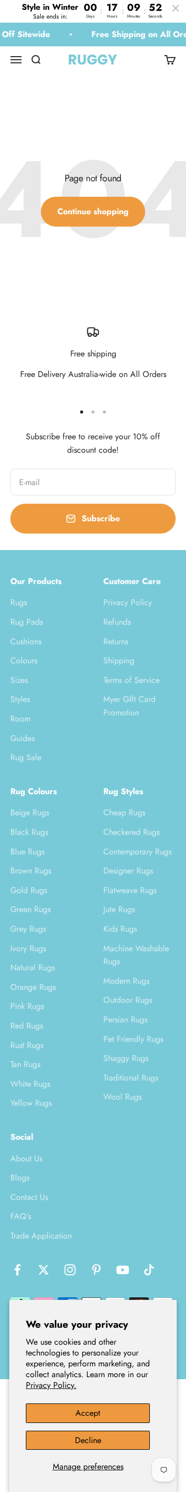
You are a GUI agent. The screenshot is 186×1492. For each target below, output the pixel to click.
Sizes (19, 680)
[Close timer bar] (176, 8)
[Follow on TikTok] (149, 1270)
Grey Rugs (28, 929)
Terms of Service (131, 680)
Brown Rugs (30, 871)
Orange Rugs (33, 987)
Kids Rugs (120, 929)
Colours (23, 660)
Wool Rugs (122, 1097)
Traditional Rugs (130, 1078)
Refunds (117, 622)
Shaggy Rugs (125, 1058)
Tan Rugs (25, 1064)
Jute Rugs (119, 909)
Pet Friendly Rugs (133, 1039)
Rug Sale (25, 757)
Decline (88, 1440)
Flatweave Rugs (130, 890)
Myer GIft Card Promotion (129, 705)
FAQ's (20, 1216)
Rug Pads (26, 622)
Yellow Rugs (31, 1103)
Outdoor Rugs (127, 1000)
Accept (87, 1413)
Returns (115, 641)
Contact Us (29, 1197)
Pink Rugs (27, 1006)
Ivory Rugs (28, 948)
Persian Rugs (125, 1019)
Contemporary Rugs (137, 852)
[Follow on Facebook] (17, 1270)
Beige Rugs (29, 812)
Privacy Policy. (51, 1385)
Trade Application (41, 1236)
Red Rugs (26, 1026)
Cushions (25, 641)
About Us (26, 1158)
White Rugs (30, 1084)
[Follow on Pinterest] (96, 1270)
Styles (20, 699)
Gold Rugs (28, 890)
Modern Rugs (126, 981)
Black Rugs (29, 832)
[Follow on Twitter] (44, 1270)
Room (20, 719)
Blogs (19, 1178)
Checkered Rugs (131, 832)
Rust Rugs (26, 1045)
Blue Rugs (27, 852)
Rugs (18, 602)
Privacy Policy (127, 602)
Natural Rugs (32, 967)
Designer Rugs (128, 871)
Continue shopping (93, 211)
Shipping (118, 660)
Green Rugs (30, 909)
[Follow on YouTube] (123, 1270)
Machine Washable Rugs (136, 955)
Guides (22, 738)
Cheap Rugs (124, 812)
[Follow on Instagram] (70, 1270)
